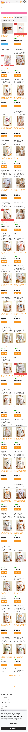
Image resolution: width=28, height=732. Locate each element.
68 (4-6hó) (16, 51)
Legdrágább (4, 20)
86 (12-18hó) (22, 52)
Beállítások (13, 723)
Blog (2, 708)
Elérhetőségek (4, 706)
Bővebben (17, 44)
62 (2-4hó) (21, 49)
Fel (15, 686)
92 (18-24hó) (17, 54)
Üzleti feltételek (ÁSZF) (6, 699)
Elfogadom (13, 728)
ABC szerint (11, 20)
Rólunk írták (3, 710)
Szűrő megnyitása (14, 13)
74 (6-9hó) (21, 51)
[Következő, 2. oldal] (14, 679)
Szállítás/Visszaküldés (6, 703)
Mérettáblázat (4, 697)
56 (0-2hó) (16, 49)
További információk (16, 720)
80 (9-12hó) (16, 52)
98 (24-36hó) (23, 54)
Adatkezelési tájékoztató (6, 701)
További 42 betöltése (14, 675)
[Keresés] (16, 1)
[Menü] (24, 1)
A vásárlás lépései (5, 705)
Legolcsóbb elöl (18, 17)
